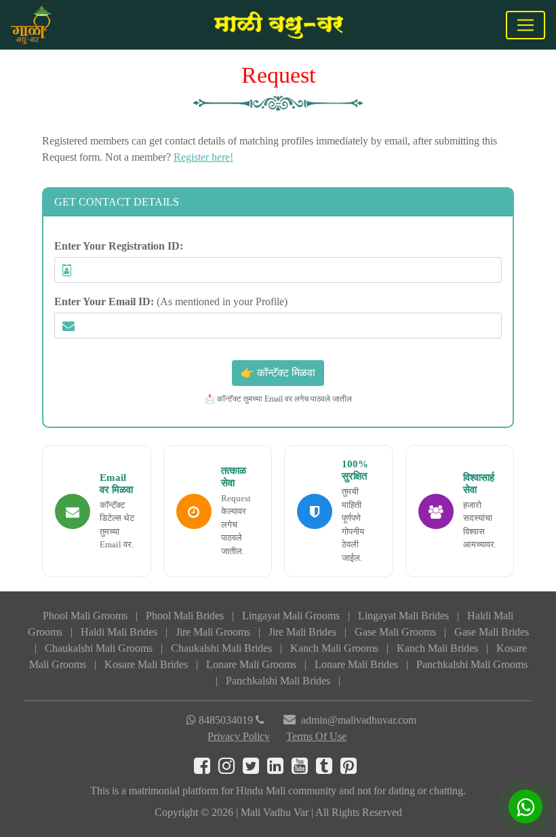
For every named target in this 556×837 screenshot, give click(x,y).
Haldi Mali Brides (119, 632)
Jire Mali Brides (302, 632)
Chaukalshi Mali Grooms (99, 648)
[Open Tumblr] (328, 769)
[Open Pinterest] (351, 769)
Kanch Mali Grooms (334, 648)
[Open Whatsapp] (525, 806)
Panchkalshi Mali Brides (278, 680)
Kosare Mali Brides (146, 664)
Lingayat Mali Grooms (291, 615)
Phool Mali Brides (185, 615)
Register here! (203, 157)
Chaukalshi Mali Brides (221, 648)
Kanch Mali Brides (437, 648)
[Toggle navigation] (525, 25)
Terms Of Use (316, 736)
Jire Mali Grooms (213, 632)
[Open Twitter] (255, 769)
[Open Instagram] (230, 769)
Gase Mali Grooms (395, 632)
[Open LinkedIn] (279, 769)
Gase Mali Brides (491, 632)
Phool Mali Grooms (85, 615)
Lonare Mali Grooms (251, 664)
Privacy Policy (238, 736)
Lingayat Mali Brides (403, 615)
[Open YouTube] (304, 769)
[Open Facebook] (206, 769)
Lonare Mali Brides (356, 664)
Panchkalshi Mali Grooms (472, 664)
